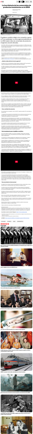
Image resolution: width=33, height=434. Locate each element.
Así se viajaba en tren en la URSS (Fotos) (9, 267)
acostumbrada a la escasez (9, 58)
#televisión (3, 221)
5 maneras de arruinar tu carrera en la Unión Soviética (12, 308)
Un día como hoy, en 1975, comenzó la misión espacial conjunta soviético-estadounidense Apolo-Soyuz (16, 351)
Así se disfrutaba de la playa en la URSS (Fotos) (10, 288)
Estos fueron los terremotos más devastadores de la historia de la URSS (15, 392)
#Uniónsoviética (20, 221)
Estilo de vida (15, 12)
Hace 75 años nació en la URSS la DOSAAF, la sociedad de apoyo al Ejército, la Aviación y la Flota (16, 246)
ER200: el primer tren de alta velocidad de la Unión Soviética (13, 372)
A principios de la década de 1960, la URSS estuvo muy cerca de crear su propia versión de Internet (15, 414)
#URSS (14, 221)
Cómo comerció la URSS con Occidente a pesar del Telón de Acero (17, 218)
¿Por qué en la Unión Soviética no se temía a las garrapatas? (13, 329)
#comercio (9, 221)
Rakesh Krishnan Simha (16, 9)
